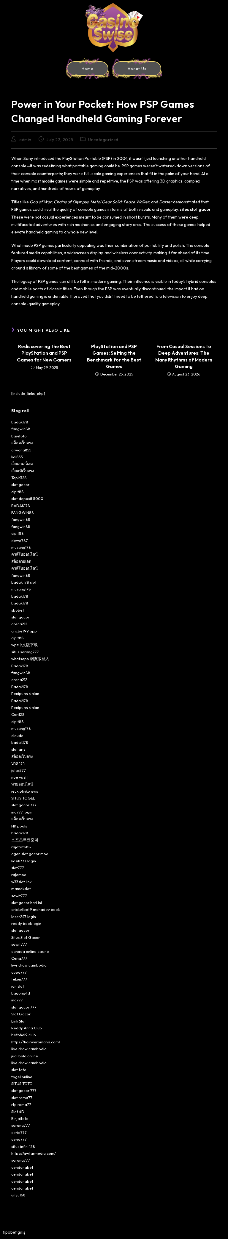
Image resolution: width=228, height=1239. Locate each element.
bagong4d (20, 993)
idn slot (17, 986)
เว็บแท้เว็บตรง (22, 470)
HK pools (19, 826)
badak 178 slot (24, 582)
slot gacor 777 (24, 804)
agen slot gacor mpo (29, 853)
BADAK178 (20, 505)
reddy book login (26, 923)
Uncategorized (103, 139)
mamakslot (21, 888)
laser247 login (23, 916)
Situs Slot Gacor (25, 937)
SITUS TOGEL (23, 798)
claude (17, 735)
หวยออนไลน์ (22, 784)
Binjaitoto (19, 1118)
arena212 (19, 623)
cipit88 (17, 491)
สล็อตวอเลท (21, 561)
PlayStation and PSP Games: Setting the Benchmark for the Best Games (114, 356)
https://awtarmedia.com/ (33, 1153)
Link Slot (18, 1021)
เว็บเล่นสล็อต (22, 463)
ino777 (17, 1000)
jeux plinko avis (24, 791)
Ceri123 (17, 714)
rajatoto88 (21, 846)
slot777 (17, 867)
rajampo (18, 874)
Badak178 (19, 665)
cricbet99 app (24, 631)
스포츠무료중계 (24, 839)
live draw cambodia (29, 965)
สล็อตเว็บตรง (22, 442)
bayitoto (19, 436)
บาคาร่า (18, 763)
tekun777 (19, 979)
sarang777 (20, 1125)
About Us (137, 68)
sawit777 (19, 895)
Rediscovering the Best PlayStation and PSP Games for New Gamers (44, 353)
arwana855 (21, 450)
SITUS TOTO (22, 1083)
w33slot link (21, 881)
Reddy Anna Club (26, 1028)
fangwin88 (20, 428)
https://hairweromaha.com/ (35, 1041)
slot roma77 (21, 1097)
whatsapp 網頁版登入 (30, 658)
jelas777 (18, 770)
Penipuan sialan (25, 693)
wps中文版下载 (24, 644)
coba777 (19, 972)
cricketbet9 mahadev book (35, 909)
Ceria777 (19, 958)
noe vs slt (19, 777)
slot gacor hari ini (26, 902)
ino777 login (21, 812)
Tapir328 (19, 477)
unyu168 (18, 1195)
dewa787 (19, 540)
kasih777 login (23, 860)
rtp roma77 (21, 1104)
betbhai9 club (23, 1034)
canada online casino (30, 951)
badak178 (19, 422)
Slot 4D (17, 1111)
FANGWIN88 (22, 512)
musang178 (21, 547)
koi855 (17, 456)
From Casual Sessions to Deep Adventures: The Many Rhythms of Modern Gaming (183, 356)
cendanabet (22, 1167)
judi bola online (24, 1055)
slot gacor (20, 484)
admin (25, 139)
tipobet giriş (14, 1232)
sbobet (17, 610)
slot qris (18, 749)
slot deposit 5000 (27, 498)
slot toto (18, 1069)
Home (88, 68)
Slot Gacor (21, 1014)
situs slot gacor (195, 209)
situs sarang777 (25, 651)
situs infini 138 (23, 1146)
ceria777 (19, 1132)
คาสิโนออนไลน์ (24, 554)
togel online (21, 1076)
